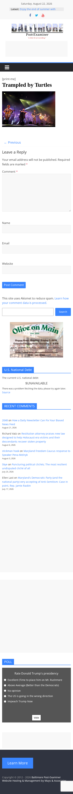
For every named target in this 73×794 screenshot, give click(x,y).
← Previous (12, 142)
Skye (4, 464)
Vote (36, 717)
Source (6, 392)
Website (7, 264)
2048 (5, 420)
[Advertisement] (36, 49)
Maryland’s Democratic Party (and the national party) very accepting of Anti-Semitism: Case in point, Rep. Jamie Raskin (35, 481)
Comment (10, 172)
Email (5, 243)
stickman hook (10, 451)
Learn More (17, 763)
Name (6, 223)
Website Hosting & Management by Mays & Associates (34, 780)
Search (63, 311)
